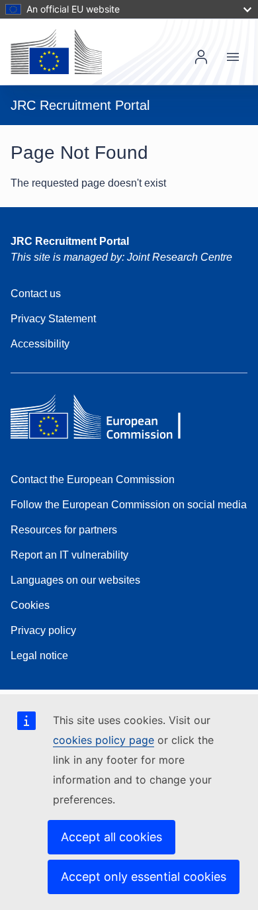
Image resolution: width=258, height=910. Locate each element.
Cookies (30, 605)
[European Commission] (56, 51)
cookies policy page (103, 740)
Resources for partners (64, 529)
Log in (201, 56)
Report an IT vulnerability (69, 555)
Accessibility (40, 343)
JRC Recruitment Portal (70, 241)
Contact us (36, 293)
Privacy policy (43, 630)
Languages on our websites (75, 580)
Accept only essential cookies (143, 877)
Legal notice (39, 655)
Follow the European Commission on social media (129, 504)
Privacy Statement (53, 318)
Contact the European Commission (93, 479)
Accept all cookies (111, 837)
